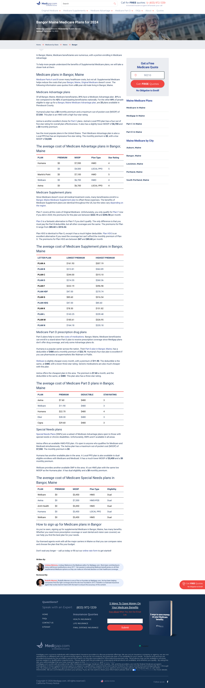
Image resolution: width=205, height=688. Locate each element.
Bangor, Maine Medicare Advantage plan (77, 102)
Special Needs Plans (46, 434)
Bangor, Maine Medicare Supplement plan (56, 200)
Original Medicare (50, 11)
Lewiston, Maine (134, 164)
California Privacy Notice (47, 683)
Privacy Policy (109, 662)
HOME (45, 614)
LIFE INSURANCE (80, 623)
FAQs (138, 11)
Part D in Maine (134, 132)
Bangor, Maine (133, 156)
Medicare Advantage (100, 11)
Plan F (116, 212)
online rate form (90, 550)
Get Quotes (147, 83)
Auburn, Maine (133, 148)
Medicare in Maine (135, 108)
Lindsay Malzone (51, 29)
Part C (74, 121)
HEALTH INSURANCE (82, 619)
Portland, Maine (134, 172)
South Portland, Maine (137, 180)
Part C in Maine (134, 124)
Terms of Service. (92, 662)
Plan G (39, 221)
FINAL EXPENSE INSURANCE (85, 628)
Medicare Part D (123, 11)
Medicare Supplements (74, 11)
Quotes (160, 11)
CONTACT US (47, 623)
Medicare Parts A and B (47, 79)
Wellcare (40, 361)
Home (38, 45)
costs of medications (74, 336)
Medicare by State (51, 45)
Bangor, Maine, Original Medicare (82, 82)
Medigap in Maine (135, 116)
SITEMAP (46, 627)
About (148, 11)
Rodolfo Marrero (75, 29)
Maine (65, 45)
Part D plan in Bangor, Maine (98, 349)
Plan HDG (107, 233)
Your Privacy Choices (145, 670)
